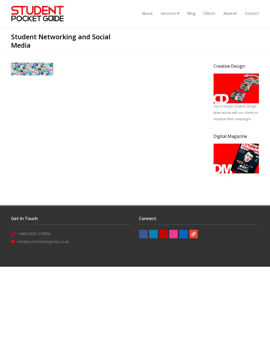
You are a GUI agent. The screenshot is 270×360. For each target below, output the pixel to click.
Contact (252, 13)
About (147, 13)
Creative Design (229, 66)
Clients (209, 13)
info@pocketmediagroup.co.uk (43, 241)
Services (169, 13)
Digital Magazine (230, 136)
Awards (230, 13)
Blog (191, 13)
